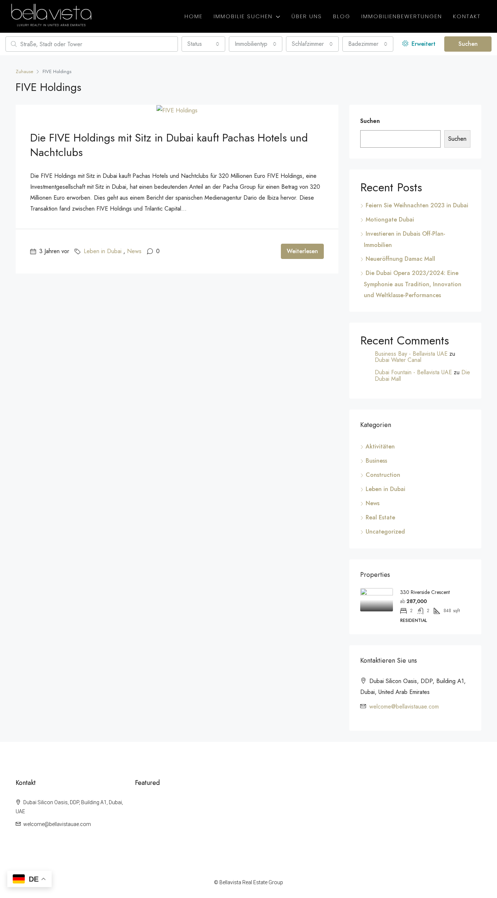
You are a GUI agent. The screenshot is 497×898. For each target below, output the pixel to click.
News (134, 251)
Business (376, 460)
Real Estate (380, 517)
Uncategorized (385, 531)
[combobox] (203, 44)
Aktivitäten (380, 446)
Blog (341, 16)
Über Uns (306, 16)
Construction (383, 475)
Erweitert (423, 44)
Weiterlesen (302, 251)
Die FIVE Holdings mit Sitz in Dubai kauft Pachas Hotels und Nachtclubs (169, 145)
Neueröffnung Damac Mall (400, 259)
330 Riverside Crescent (425, 592)
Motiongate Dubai (390, 219)
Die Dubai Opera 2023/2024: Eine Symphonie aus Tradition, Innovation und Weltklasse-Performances (412, 284)
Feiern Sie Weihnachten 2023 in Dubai (417, 205)
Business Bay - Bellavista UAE (411, 354)
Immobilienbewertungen (401, 16)
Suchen (468, 44)
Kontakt (467, 16)
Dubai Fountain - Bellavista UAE (413, 372)
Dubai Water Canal (398, 360)
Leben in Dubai (103, 251)
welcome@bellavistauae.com (404, 706)
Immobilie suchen (243, 16)
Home (193, 16)
